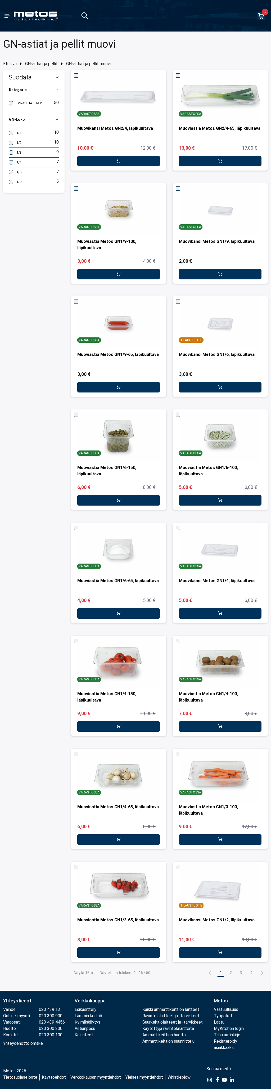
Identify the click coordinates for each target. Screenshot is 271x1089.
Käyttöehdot (54, 1077)
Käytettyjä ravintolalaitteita (168, 1028)
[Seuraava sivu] (262, 973)
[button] (33, 77)
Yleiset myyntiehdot (144, 1077)
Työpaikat (223, 1015)
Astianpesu (85, 1028)
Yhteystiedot (17, 1000)
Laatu (219, 1022)
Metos (221, 1000)
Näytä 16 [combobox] (82, 973)
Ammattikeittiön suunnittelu (168, 1041)
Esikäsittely (85, 1009)
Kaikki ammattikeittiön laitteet (170, 1009)
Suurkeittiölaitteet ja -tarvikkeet (172, 1022)
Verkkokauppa (90, 1000)
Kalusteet (84, 1034)
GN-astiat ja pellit (41, 63)
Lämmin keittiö (88, 1015)
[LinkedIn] (232, 1079)
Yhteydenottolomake (23, 1043)
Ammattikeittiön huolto (164, 1034)
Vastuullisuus (226, 1009)
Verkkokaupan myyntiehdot (95, 1077)
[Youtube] (224, 1079)
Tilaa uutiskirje (227, 1034)
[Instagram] (209, 1079)
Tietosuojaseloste (20, 1077)
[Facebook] (217, 1079)
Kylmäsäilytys (87, 1022)
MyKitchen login (229, 1028)
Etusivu (10, 63)
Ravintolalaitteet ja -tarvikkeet (171, 1015)
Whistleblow (179, 1077)
